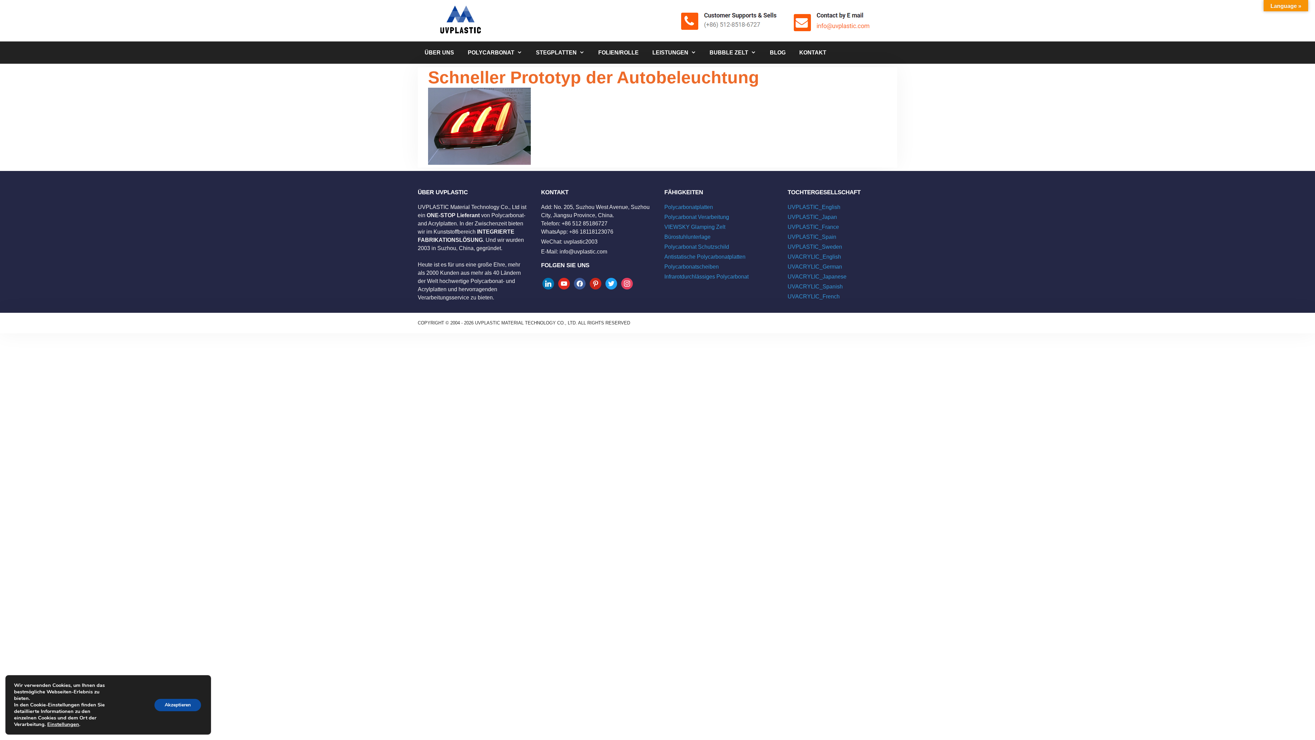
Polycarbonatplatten (688, 207)
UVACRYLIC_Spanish (815, 286)
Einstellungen (63, 724)
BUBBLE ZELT (729, 53)
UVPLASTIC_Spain (812, 237)
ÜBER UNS (439, 53)
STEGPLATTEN (556, 53)
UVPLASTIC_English (814, 207)
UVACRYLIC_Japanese (817, 277)
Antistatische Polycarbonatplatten (705, 257)
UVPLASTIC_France (813, 227)
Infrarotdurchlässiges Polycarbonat (706, 277)
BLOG (778, 53)
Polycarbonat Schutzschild (696, 247)
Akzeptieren (178, 705)
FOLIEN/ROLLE (618, 53)
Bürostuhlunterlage (687, 237)
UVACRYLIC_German (815, 267)
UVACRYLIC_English (814, 257)
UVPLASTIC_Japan (812, 217)
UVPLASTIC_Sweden (815, 247)
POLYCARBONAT (491, 53)
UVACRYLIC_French (814, 296)
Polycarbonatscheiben (691, 267)
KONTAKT (812, 53)
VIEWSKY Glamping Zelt (694, 227)
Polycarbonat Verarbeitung (696, 217)
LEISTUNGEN (670, 53)
